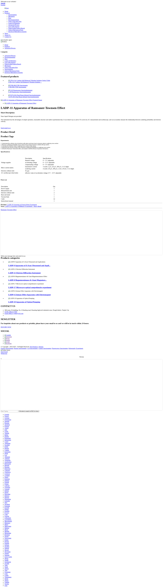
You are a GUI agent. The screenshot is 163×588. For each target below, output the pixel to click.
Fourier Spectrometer (7, 348)
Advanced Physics (13, 25)
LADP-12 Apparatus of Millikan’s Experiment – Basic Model (23, 206)
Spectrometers (12, 15)
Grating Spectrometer (44, 348)
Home (6, 11)
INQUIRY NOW (6, 327)
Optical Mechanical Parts (15, 30)
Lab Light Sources (13, 26)
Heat (9, 18)
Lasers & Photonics (14, 23)
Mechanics (11, 16)
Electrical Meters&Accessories (17, 31)
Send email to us (6, 128)
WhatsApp (4, 353)
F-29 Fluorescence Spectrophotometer (19, 92)
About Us (7, 35)
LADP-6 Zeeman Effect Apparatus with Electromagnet (29, 295)
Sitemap (40, 347)
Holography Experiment (75, 348)
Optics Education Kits (14, 21)
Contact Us (8, 37)
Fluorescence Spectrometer (60, 348)
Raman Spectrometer (20, 348)
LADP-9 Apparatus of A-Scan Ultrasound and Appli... (29, 266)
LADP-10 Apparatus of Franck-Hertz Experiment (22, 204)
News (6, 33)
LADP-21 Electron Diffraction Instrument (24, 273)
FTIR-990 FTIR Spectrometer (17, 87)
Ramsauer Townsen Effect (9, 210)
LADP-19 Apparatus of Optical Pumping (24, 302)
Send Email (4, 352)
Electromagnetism (13, 20)
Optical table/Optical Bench (16, 28)
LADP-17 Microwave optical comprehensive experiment (29, 287)
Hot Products (34, 347)
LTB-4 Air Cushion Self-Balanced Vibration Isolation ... (25, 82)
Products (7, 13)
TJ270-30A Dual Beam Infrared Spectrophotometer (23, 97)
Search (3, 3)
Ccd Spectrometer (32, 348)
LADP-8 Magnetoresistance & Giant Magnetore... (27, 280)
